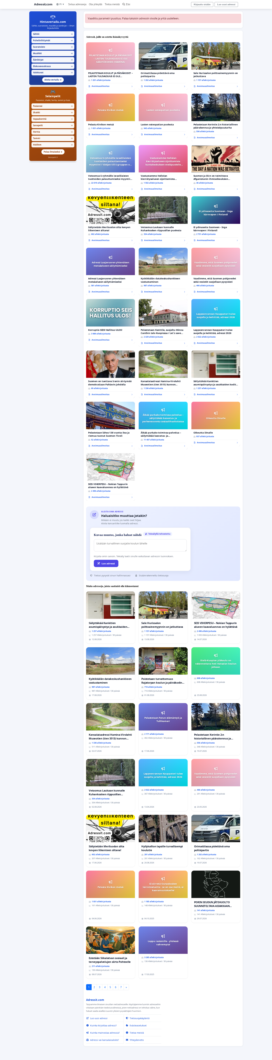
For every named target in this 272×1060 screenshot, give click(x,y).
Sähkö (53, 34)
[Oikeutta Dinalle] (215, 424)
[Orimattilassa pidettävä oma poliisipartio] (163, 66)
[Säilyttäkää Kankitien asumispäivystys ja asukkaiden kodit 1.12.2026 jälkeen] (215, 374)
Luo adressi (108, 563)
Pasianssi (53, 106)
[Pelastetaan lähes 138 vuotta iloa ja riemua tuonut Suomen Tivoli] (110, 425)
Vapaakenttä (53, 118)
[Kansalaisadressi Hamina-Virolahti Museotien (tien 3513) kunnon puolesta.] (163, 374)
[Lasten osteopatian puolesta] (163, 116)
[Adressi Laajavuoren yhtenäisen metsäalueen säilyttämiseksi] (110, 271)
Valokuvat (53, 72)
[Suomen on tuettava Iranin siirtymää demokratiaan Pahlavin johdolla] (110, 374)
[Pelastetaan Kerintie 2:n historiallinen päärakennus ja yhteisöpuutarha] (215, 117)
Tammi (53, 138)
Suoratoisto (53, 46)
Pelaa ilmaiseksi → (53, 151)
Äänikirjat (53, 59)
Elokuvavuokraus (53, 66)
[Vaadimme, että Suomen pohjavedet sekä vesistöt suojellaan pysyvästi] (215, 271)
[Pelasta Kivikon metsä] (110, 116)
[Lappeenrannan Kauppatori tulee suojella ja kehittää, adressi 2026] (215, 323)
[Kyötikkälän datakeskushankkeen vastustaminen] (163, 271)
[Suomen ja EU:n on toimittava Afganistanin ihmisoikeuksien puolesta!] (215, 169)
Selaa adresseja (77, 4)
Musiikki (53, 53)
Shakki (53, 112)
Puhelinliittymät (53, 40)
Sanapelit (53, 125)
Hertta (53, 131)
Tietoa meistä (112, 4)
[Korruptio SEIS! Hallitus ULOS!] (110, 321)
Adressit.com (43, 4)
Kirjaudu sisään (202, 4)
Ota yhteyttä (95, 4)
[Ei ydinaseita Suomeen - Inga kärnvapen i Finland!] (215, 220)
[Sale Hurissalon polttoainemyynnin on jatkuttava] (215, 66)
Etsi (128, 4)
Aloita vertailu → (53, 79)
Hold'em (53, 144)
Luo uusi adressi (226, 4)
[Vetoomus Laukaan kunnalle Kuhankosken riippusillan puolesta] (163, 220)
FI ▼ (62, 4)
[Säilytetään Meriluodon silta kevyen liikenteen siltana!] (110, 220)
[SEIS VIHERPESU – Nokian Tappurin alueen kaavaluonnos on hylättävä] (110, 477)
